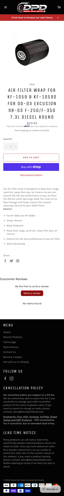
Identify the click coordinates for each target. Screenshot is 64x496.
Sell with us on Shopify (16, 361)
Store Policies (10, 347)
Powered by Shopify (35, 480)
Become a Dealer (12, 357)
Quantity (7, 139)
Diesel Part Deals (18, 480)
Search (7, 332)
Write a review (32, 293)
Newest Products (12, 337)
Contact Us (9, 352)
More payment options (31, 175)
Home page (9, 342)
